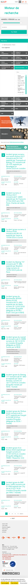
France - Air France (18, 220)
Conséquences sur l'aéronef (5, 67)
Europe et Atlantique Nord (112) (21, 89)
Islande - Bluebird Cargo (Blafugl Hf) (19, 287)
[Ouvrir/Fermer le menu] (20, 2)
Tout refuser (14, 583)
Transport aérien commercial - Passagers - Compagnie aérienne (20, 179)
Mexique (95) (21, 92)
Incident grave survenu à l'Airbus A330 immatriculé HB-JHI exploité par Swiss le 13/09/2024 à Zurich (16, 233)
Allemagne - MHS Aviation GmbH (19, 365)
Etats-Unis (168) (21, 83)
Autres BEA (5, 524)
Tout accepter (5, 583)
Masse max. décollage (18, 103)
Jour (2, 113)
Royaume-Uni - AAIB (5, 474)
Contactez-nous (23, 2)
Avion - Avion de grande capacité (4, 179)
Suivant (21, 513)
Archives (4, 532)
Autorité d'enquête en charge (4, 104)
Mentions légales (6, 527)
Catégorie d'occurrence (18, 57)
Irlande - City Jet (17, 507)
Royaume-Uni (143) (21, 85)
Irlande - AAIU (4, 508)
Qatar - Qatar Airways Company (18, 402)
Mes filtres (4, 41)
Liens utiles (5, 525)
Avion (2, 397)
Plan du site (5, 528)
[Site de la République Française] (5, 564)
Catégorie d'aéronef (17, 53)
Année (2, 108)
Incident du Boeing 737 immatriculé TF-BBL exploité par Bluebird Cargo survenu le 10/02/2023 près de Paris (15, 266)
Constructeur (4, 58)
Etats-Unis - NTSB (5, 328)
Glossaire (4, 134)
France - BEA (4, 184)
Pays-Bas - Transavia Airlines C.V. (18, 184)
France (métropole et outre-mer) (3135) (21, 77)
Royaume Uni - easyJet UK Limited (19, 439)
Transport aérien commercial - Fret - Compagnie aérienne (20, 282)
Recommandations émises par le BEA (7, 122)
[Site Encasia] (12, 564)
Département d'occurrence (4, 98)
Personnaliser (23, 583)
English (16, 1)
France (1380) (21, 80)
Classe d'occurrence (4, 62)
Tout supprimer (6, 47)
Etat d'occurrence (19, 67)
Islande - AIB (4, 288)
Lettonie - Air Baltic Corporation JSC (18, 328)
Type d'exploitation (4, 53)
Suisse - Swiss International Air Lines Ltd (20, 253)
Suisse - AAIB (4, 253)
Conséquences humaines (19, 62)
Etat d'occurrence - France (9, 44)
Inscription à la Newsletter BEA (26, 2)
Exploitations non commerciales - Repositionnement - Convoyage (18, 360)
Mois (16, 108)
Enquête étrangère (18, 98)
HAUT (13, 518)
